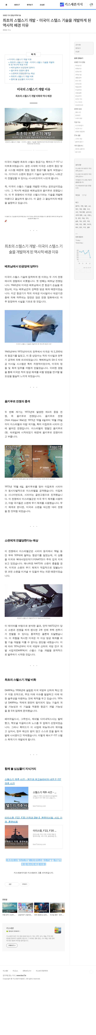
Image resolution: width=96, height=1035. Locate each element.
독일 (83, 218)
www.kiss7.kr (21, 975)
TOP (91, 972)
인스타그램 (83, 270)
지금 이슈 (77, 122)
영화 (84, 224)
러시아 (89, 224)
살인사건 (88, 212)
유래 (77, 224)
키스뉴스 (15, 971)
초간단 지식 (78, 99)
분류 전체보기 (78, 58)
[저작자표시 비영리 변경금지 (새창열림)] (32, 884)
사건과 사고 (78, 128)
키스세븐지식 (73, 4)
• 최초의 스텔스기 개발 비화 (21, 76)
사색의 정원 (78, 118)
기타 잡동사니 (78, 146)
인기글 (84, 195)
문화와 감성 (78, 109)
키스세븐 (10, 928)
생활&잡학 (78, 78)
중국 (80, 227)
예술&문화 (78, 87)
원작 (84, 221)
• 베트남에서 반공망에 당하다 (22, 67)
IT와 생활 (77, 135)
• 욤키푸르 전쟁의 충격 (19, 70)
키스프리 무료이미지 (42, 971)
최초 (80, 224)
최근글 (78, 195)
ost (89, 206)
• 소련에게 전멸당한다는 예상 (22, 73)
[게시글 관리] (16, 884)
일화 (88, 227)
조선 (88, 209)
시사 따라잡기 (79, 125)
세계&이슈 (78, 68)
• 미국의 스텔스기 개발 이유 (19, 59)
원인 (79, 218)
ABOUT (17, 5)
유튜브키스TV (27, 971)
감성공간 (77, 115)
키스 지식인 (78, 102)
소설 (85, 215)
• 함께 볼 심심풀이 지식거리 (21, 79)
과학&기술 (78, 75)
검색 (86, 4)
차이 (87, 218)
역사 (80, 221)
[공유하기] (13, 884)
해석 (77, 227)
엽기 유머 (78, 152)
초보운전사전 (79, 105)
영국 (77, 209)
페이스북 (78, 270)
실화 (77, 221)
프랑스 (89, 215)
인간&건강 (78, 84)
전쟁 (82, 206)
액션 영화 (82, 212)
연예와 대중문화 (80, 132)
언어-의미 (78, 81)
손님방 (42, 5)
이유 (88, 221)
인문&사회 (78, 72)
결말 (84, 209)
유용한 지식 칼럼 (79, 62)
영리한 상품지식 (80, 149)
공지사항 (78, 45)
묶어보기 (30, 5)
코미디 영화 (79, 215)
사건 (77, 212)
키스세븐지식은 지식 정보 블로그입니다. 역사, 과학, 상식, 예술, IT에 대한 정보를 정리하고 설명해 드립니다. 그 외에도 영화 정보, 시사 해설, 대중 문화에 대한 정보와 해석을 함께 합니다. (30, 938)
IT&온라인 (78, 90)
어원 (80, 209)
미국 (84, 227)
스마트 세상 (78, 139)
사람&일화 (78, 93)
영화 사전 (78, 112)
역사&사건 (78, 65)
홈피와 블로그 (79, 142)
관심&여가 (78, 96)
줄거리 (77, 206)
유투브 (88, 270)
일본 (86, 206)
